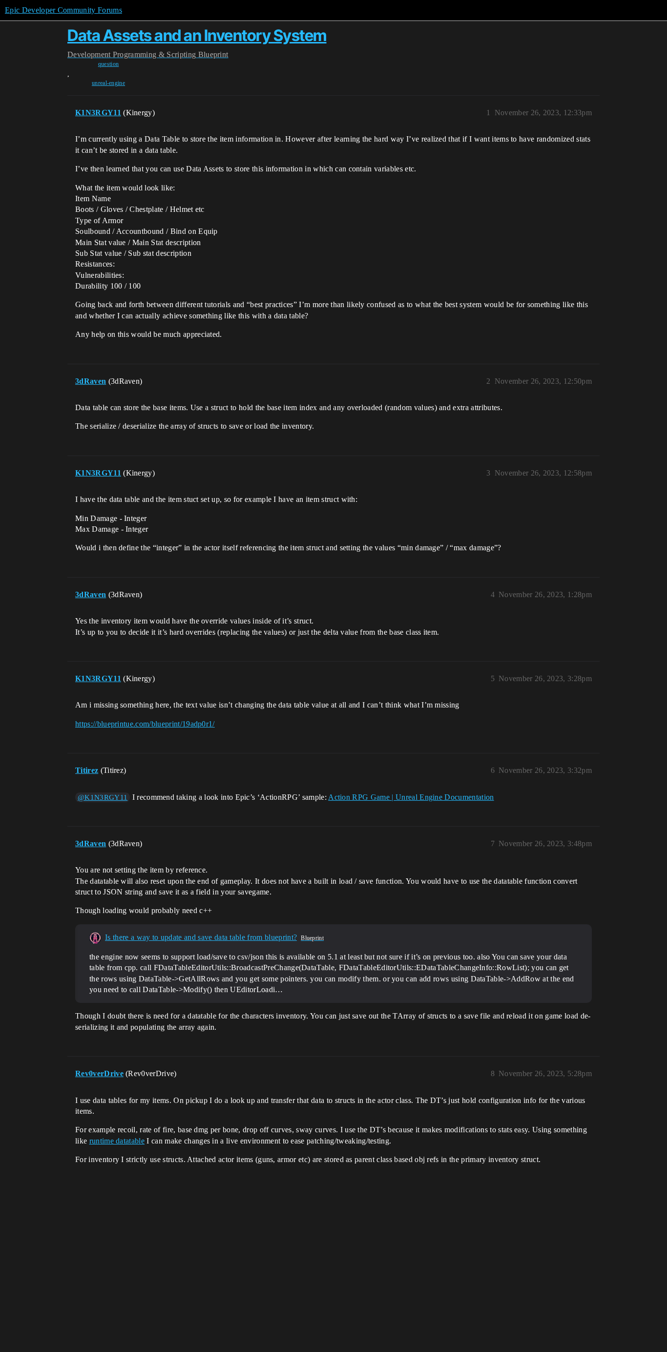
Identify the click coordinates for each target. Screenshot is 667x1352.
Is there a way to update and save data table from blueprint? (201, 937)
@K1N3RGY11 (102, 797)
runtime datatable (117, 1141)
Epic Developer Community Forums (63, 10)
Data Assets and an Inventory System (197, 35)
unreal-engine (108, 83)
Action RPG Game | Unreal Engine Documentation (411, 797)
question (108, 64)
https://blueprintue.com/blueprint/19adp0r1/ (145, 724)
